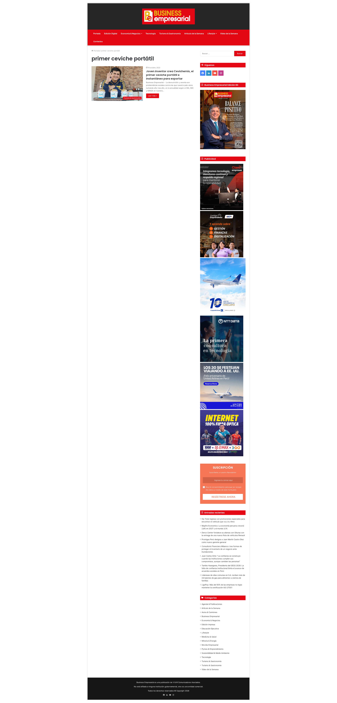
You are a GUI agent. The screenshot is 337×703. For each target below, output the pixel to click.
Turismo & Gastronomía (170, 33)
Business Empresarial (211, 616)
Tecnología (151, 33)
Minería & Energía (209, 641)
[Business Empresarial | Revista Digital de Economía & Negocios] (168, 16)
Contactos (98, 41)
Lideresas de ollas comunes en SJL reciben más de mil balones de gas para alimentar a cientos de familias (223, 578)
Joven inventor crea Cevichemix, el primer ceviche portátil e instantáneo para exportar (170, 74)
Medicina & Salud (209, 637)
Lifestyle (211, 33)
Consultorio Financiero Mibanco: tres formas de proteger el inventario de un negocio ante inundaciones (222, 549)
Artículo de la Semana (194, 33)
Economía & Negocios (130, 33)
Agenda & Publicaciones (212, 604)
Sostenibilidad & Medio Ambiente (215, 653)
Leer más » (152, 96)
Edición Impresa (208, 624)
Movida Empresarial (210, 645)
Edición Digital (110, 33)
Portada (96, 33)
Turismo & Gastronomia (211, 665)
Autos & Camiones (209, 612)
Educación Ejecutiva (210, 629)
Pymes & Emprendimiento (212, 649)
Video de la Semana (229, 33)
